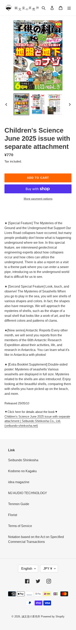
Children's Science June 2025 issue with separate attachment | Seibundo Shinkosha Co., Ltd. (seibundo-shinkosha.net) (37, 421)
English (26, 568)
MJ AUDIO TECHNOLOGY (27, 493)
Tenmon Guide (18, 504)
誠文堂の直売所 (31, 616)
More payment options (38, 198)
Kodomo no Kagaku (22, 471)
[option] (21, 104)
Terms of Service (20, 526)
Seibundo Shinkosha (23, 460)
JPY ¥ (47, 568)
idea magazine (18, 482)
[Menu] (69, 7)
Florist (12, 515)
